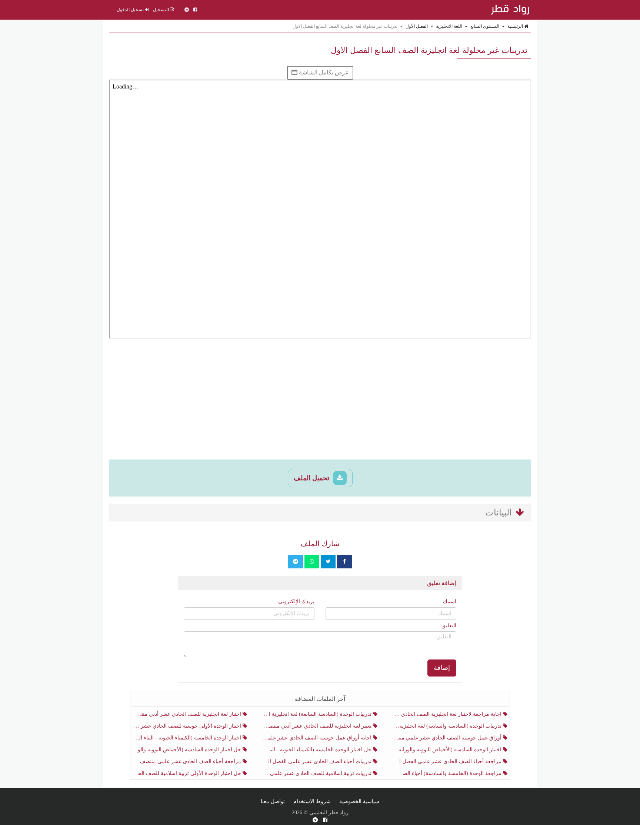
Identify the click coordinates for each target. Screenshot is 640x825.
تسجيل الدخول (131, 9)
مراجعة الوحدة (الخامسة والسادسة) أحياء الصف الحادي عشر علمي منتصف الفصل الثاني (448, 773)
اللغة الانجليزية (449, 26)
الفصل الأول (417, 26)
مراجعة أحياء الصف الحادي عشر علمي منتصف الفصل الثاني (188, 761)
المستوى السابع (484, 26)
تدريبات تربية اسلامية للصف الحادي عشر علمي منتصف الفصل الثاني (318, 773)
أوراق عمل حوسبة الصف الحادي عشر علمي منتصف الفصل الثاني (448, 738)
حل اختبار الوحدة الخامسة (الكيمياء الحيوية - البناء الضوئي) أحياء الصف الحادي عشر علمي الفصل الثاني (318, 749)
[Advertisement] (320, 400)
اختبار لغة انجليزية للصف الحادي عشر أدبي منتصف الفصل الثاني (188, 714)
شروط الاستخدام (312, 801)
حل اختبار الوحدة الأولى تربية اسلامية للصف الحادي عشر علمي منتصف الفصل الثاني (188, 773)
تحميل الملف (312, 478)
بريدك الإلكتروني (296, 601)
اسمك (449, 601)
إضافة (442, 667)
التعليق (448, 625)
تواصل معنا (273, 801)
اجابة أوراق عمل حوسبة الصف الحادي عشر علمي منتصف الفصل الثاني (318, 738)
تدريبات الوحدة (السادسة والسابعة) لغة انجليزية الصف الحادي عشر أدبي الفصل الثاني (448, 726)
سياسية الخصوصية (359, 801)
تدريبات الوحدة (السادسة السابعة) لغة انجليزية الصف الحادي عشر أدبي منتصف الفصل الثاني (318, 714)
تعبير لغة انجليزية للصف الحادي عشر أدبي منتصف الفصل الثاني (318, 726)
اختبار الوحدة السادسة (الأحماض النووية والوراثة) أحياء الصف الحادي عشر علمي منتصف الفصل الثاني (448, 749)
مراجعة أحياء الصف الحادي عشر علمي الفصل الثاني (448, 761)
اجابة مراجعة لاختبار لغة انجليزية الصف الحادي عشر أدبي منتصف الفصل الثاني (448, 714)
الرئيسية (515, 26)
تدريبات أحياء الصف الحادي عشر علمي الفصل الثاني (318, 761)
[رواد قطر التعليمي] (509, 9)
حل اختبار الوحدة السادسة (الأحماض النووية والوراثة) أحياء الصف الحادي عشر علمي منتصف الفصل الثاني (188, 749)
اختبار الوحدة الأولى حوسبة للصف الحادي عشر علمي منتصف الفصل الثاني (188, 726)
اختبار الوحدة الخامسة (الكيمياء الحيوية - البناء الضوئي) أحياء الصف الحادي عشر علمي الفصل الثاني (188, 738)
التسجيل (161, 9)
